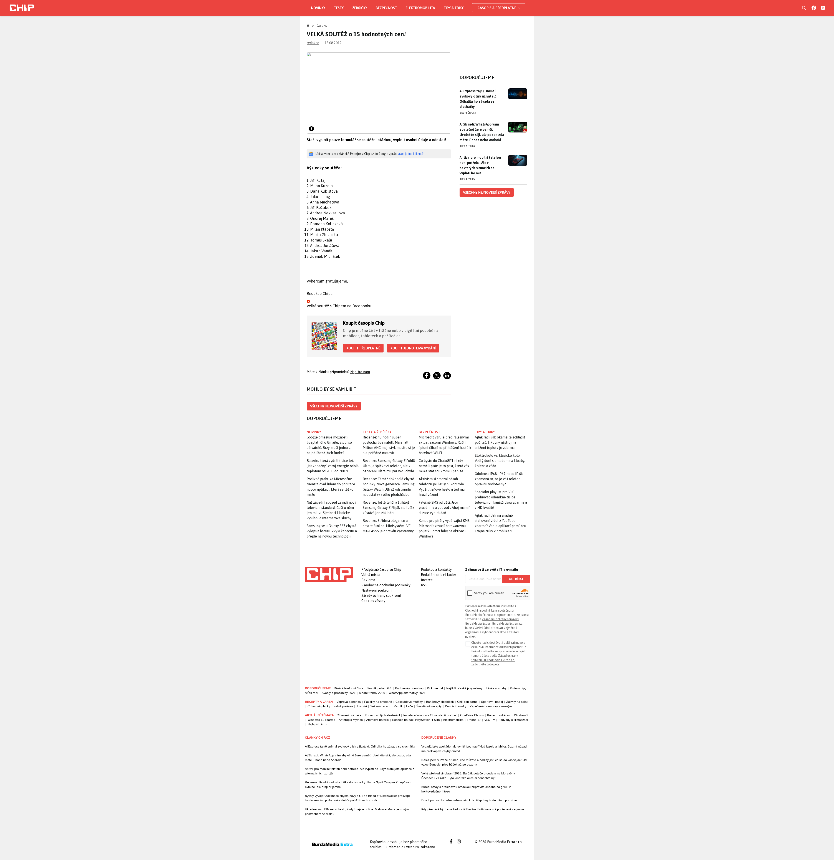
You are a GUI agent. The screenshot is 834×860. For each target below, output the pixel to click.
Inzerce (427, 580)
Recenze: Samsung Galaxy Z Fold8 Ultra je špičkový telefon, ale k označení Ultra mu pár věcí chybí (389, 466)
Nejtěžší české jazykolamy (464, 688)
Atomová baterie (377, 719)
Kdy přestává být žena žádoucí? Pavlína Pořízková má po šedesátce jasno (472, 809)
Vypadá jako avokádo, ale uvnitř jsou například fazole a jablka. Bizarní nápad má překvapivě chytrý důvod (474, 749)
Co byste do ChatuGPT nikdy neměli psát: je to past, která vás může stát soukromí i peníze (444, 466)
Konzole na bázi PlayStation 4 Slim (416, 719)
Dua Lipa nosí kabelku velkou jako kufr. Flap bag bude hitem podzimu (469, 800)
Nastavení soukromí (376, 590)
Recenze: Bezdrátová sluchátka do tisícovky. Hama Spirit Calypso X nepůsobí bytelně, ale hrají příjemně (358, 785)
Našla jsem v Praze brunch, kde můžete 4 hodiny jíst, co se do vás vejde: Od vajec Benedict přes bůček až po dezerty (474, 762)
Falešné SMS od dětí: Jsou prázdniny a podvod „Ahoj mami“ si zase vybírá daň (444, 507)
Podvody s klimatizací (513, 719)
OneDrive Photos (472, 715)
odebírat (516, 579)
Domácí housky (455, 706)
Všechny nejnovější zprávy (333, 406)
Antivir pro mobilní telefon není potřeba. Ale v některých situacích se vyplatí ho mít (480, 165)
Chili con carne (467, 701)
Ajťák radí (311, 693)
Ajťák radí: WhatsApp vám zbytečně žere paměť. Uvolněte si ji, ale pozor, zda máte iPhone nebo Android (482, 132)
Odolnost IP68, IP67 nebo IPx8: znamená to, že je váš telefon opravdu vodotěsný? (499, 479)
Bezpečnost (386, 8)
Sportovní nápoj (492, 701)
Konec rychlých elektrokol (382, 715)
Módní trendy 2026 (372, 693)
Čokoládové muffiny (409, 701)
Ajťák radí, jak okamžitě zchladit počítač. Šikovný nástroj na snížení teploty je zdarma (500, 442)
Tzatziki (361, 706)
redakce (313, 43)
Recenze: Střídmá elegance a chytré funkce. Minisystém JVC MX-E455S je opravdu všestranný (388, 526)
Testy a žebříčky (377, 432)
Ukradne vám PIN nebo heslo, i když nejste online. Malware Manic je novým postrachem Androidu (357, 811)
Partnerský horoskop (409, 688)
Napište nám (360, 372)
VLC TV (489, 719)
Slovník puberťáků (379, 688)
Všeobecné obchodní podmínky (385, 585)
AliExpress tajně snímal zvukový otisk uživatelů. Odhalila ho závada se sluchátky (478, 99)
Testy (339, 8)
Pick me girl (435, 688)
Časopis (322, 25)
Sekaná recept (380, 706)
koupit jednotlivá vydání (413, 348)
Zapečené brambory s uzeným (491, 706)
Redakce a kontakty (436, 569)
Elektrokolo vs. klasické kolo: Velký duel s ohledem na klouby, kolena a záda (500, 460)
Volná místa (370, 575)
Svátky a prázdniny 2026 (339, 693)
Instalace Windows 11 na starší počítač (430, 715)
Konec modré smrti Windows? (507, 715)
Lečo (409, 706)
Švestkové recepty (429, 706)
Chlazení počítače (349, 715)
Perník (398, 706)
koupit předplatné (363, 348)
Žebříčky (359, 8)
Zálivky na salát (517, 701)
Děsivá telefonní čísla (348, 688)
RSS (424, 585)
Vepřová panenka (349, 701)
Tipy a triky (453, 8)
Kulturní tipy (518, 688)
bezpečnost (429, 432)
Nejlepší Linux (317, 724)
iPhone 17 (474, 719)
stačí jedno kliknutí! (411, 153)
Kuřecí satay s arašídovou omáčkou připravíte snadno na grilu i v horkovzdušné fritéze (466, 789)
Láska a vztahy (496, 688)
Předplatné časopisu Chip (381, 569)
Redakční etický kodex (439, 575)
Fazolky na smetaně (378, 701)
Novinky (318, 8)
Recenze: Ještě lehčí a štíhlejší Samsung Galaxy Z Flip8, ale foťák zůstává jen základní (388, 507)
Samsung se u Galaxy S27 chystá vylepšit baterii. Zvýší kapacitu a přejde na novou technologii (332, 531)
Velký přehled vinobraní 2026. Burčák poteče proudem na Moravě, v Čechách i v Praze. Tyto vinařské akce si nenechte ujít (468, 776)
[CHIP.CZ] (22, 8)
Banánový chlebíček (440, 701)
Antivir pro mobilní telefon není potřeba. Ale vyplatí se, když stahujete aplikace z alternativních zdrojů (359, 771)
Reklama (368, 580)
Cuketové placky (319, 706)
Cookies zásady (373, 601)
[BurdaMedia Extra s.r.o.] (329, 574)
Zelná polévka (343, 706)
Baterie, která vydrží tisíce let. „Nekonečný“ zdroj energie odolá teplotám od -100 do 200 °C (333, 466)
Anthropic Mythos (351, 719)
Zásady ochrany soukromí (381, 595)
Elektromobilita (420, 8)
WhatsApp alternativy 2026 (407, 693)
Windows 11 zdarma (321, 719)
